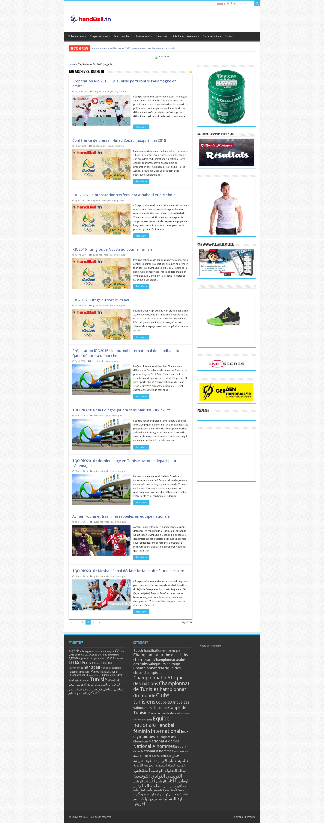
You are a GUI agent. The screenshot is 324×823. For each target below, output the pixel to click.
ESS (71, 662)
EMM (108, 658)
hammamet (76, 667)
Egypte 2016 (85, 658)
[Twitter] (234, 3)
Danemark (114, 655)
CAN (122, 651)
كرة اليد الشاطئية (150, 794)
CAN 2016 (75, 654)
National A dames (164, 741)
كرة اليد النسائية (82, 689)
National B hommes (157, 751)
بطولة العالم (149, 785)
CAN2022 (85, 655)
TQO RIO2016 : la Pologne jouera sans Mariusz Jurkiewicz (121, 410)
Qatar (103, 674)
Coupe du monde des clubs (165, 713)
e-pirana (238, 816)
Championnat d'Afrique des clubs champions (157, 670)
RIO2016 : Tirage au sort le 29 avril (102, 300)
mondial (104, 671)
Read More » (141, 127)
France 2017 (100, 663)
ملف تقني (158, 799)
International (143, 36)
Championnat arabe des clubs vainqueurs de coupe (159, 662)
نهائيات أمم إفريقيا (143, 801)
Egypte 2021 (98, 658)
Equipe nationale (99, 36)
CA (117, 651)
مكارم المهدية (86, 693)
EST (78, 662)
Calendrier (161, 36)
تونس (97, 689)
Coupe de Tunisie (99, 654)
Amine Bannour (99, 651)
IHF (88, 671)
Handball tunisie (77, 671)
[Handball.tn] (90, 18)
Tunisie (98, 679)
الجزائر (97, 685)
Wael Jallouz (116, 680)
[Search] (257, 3)
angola (110, 651)
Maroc (94, 671)
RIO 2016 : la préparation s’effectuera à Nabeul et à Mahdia (124, 195)
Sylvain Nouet (82, 680)
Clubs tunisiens (76, 36)
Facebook (203, 411)
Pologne (82, 675)
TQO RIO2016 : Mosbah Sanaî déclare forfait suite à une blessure (128, 571)
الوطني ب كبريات (168, 786)
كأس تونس (168, 794)
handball (92, 667)
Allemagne (85, 651)
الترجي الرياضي (111, 684)
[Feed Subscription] (191, 71)
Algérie (74, 651)
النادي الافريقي (85, 684)
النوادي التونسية (149, 776)
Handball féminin (111, 667)
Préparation (93, 675)
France (88, 662)
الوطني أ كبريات (155, 781)
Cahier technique (212, 36)
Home (72, 64)
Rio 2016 (110, 675)
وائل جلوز (73, 693)
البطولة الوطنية (164, 770)
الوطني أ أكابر (177, 781)
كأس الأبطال (145, 789)
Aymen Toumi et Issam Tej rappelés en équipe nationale (121, 516)
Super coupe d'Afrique (158, 756)
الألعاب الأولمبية (166, 761)
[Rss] (227, 3)
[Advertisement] (226, 455)
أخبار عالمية (180, 758)
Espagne (118, 658)
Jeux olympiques (118, 91)
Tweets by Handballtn (209, 645)
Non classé (179, 751)
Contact (229, 36)
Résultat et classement (185, 36)
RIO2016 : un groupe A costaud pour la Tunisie (112, 249)
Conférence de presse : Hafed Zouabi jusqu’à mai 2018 (119, 140)
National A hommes (154, 746)
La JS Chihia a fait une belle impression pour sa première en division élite (129, 48)
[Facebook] (231, 3)
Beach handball (122, 36)
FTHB (109, 663)
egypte (74, 658)
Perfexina (250, 816)
